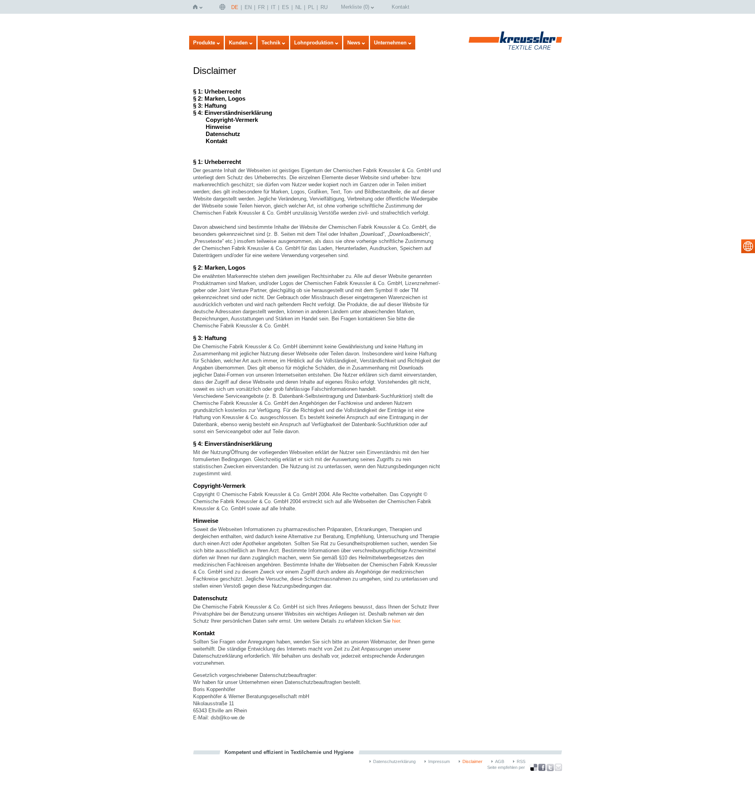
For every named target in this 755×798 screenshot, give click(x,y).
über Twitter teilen (550, 767)
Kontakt (400, 7)
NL (298, 7)
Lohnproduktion (313, 43)
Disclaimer (472, 761)
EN (248, 7)
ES (285, 7)
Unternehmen (390, 43)
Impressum (439, 761)
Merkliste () (355, 7)
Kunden (238, 43)
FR (261, 7)
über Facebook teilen (541, 767)
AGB (499, 761)
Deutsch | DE (223, 7)
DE (234, 7)
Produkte (204, 43)
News (353, 43)
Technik (270, 43)
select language (748, 246)
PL (311, 7)
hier (396, 621)
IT (273, 7)
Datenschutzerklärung (394, 761)
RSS (521, 761)
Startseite (197, 7)
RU (324, 7)
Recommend (558, 767)
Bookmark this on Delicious (534, 767)
